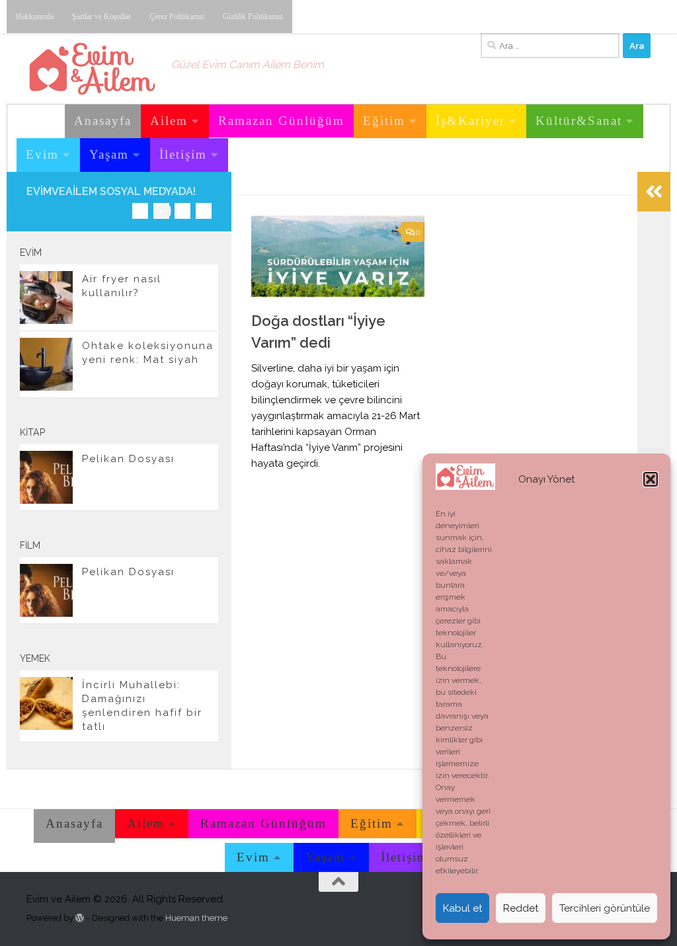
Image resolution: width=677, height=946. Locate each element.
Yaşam (109, 154)
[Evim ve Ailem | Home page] (92, 69)
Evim (42, 154)
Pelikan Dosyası (128, 459)
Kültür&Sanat (579, 121)
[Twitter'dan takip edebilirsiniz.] (182, 211)
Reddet (520, 908)
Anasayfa (103, 121)
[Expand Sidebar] (653, 192)
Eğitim (384, 121)
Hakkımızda (35, 16)
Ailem (169, 121)
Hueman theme (196, 918)
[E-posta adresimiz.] (204, 211)
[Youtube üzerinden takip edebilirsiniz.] (161, 211)
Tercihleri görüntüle (604, 908)
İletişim (183, 154)
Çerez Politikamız (176, 16)
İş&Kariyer (470, 121)
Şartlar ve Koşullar (101, 16)
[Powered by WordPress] (79, 918)
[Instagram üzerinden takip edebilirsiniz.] (140, 211)
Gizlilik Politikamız (253, 16)
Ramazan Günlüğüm (281, 121)
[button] (650, 479)
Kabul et (462, 908)
